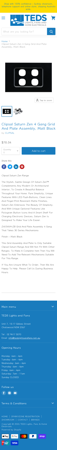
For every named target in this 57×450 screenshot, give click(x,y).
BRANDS (35, 419)
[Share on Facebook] (4, 166)
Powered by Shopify (11, 429)
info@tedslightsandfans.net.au (24, 337)
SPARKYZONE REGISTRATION (25, 416)
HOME (5, 416)
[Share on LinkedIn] (16, 166)
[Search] (51, 31)
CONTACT (23, 419)
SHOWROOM (8, 419)
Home (5, 41)
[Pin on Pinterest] (22, 166)
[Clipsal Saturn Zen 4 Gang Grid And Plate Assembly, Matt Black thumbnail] (7, 111)
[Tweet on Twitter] (10, 166)
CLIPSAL (9, 132)
